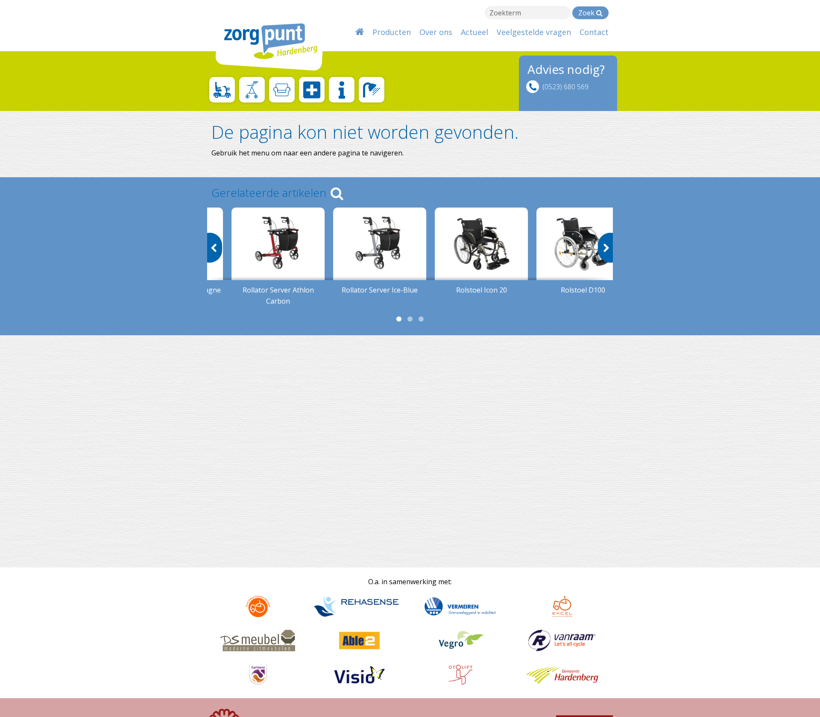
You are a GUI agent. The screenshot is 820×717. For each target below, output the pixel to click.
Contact (594, 32)
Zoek (587, 13)
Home (359, 32)
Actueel (474, 32)
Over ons (435, 32)
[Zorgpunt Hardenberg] (265, 37)
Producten (391, 32)
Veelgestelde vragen (534, 32)
